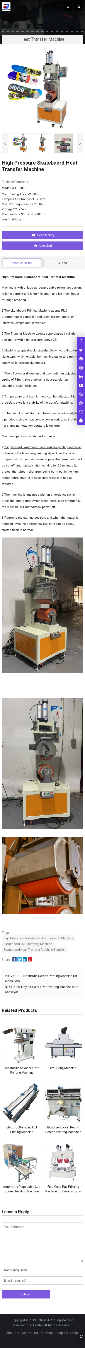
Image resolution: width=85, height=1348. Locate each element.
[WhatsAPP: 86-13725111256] (81, 403)
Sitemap (47, 1333)
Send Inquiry (45, 235)
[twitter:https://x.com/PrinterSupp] (81, 350)
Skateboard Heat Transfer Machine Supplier (34, 949)
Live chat (45, 245)
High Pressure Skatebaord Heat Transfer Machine (38, 938)
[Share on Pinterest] (30, 959)
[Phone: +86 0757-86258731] (81, 385)
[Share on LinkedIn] (24, 959)
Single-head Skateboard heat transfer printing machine (42, 447)
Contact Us (30, 1333)
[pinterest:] (81, 367)
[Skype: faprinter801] (81, 394)
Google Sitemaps (68, 1333)
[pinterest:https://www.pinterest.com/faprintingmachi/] (81, 359)
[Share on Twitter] (19, 959)
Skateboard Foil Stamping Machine (27, 944)
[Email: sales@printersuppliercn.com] (81, 411)
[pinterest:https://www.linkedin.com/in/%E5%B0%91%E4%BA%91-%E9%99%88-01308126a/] (81, 376)
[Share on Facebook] (14, 959)
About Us (12, 1333)
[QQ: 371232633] (81, 420)
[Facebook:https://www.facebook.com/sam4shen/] (81, 341)
